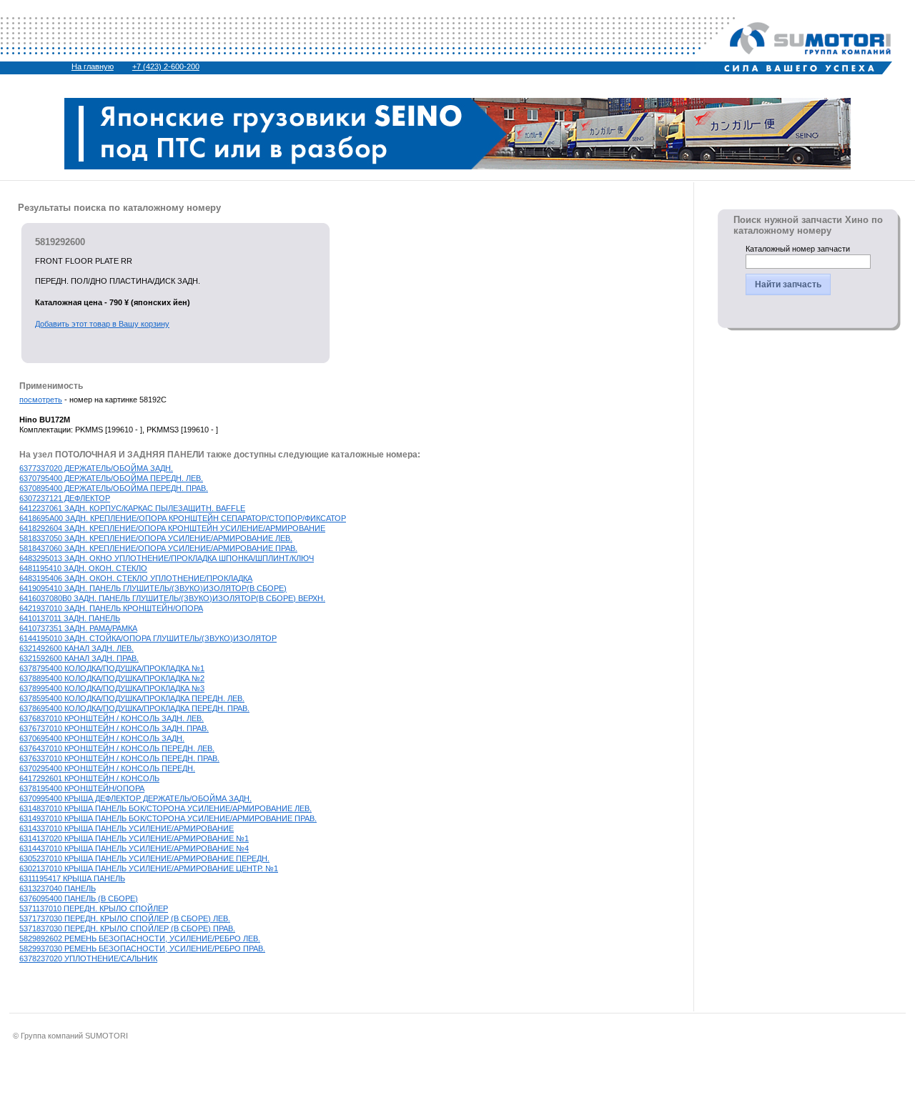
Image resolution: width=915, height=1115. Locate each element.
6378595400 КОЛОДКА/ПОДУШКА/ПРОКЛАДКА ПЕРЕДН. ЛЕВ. (131, 698)
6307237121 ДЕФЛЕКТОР (64, 498)
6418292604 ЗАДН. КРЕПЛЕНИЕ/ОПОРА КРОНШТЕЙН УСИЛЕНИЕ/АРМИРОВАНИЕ (172, 528)
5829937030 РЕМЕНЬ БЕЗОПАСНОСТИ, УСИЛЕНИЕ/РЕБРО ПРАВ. (142, 948)
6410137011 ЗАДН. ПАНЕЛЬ (69, 618)
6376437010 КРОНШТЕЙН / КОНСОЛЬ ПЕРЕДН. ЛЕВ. (116, 748)
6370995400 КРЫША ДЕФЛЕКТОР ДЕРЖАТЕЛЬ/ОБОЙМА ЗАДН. (135, 798)
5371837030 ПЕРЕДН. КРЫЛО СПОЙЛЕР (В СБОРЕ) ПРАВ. (127, 928)
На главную (92, 66)
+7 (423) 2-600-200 (165, 66)
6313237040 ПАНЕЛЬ (57, 888)
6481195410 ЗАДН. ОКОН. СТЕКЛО (83, 568)
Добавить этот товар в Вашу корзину (102, 323)
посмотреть (40, 399)
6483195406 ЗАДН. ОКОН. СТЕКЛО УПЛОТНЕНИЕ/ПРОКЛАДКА (135, 578)
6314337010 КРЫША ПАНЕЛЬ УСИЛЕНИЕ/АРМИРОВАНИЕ (126, 828)
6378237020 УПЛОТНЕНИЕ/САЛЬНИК (88, 958)
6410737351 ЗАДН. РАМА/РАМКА (78, 628)
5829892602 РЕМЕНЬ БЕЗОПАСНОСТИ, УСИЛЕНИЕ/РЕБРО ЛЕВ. (139, 938)
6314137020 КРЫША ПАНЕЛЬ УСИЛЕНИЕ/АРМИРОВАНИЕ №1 (134, 838)
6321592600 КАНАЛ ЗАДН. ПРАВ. (79, 658)
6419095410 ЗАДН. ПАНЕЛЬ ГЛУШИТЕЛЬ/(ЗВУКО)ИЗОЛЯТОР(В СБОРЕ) (153, 588)
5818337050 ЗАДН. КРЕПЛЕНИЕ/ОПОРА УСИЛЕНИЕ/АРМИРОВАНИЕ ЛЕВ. (155, 538)
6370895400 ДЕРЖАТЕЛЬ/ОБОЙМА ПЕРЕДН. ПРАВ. (113, 488)
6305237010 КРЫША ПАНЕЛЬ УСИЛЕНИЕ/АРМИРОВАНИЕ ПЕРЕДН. (144, 858)
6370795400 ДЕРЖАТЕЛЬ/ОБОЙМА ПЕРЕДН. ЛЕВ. (111, 478)
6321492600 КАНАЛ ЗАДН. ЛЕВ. (76, 648)
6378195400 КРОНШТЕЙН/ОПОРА (81, 788)
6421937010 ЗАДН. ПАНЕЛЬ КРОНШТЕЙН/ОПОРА (111, 608)
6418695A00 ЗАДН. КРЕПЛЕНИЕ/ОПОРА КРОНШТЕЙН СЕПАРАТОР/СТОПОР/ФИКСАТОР (182, 518)
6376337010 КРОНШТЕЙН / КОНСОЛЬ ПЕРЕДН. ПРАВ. (119, 758)
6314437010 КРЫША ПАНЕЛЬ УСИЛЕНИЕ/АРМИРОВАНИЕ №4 (134, 848)
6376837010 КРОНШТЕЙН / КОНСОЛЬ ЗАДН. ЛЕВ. (111, 718)
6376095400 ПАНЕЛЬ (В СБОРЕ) (78, 898)
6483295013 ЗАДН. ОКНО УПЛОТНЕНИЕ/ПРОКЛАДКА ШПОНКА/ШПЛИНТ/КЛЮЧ (166, 558)
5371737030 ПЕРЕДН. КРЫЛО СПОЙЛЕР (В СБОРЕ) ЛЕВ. (124, 918)
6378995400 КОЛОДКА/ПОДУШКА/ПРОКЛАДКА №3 (111, 688)
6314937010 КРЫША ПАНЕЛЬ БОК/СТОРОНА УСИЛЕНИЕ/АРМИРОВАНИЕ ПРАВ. (168, 818)
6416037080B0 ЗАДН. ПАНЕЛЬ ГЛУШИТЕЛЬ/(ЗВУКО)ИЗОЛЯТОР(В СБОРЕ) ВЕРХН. (172, 598)
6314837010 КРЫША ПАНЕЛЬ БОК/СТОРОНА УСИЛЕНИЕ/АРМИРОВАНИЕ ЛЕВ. (165, 808)
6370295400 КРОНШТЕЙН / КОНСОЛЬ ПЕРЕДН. (107, 768)
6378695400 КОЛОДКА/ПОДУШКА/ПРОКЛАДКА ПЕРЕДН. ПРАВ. (134, 708)
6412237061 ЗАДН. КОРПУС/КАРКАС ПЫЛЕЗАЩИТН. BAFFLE (132, 508)
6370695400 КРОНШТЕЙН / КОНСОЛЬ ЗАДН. (101, 738)
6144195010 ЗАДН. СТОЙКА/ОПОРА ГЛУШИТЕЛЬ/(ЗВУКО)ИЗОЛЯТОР (148, 638)
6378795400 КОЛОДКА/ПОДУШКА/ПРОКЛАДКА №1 (111, 668)
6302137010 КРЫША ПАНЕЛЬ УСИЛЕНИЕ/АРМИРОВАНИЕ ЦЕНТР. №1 (148, 868)
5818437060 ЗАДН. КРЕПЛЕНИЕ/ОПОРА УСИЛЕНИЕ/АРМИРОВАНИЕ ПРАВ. (158, 548)
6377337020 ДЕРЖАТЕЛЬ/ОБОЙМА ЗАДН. (96, 468)
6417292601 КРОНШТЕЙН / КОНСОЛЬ (89, 778)
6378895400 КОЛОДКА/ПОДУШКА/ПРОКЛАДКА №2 (111, 678)
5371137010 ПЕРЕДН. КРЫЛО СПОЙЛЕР (93, 908)
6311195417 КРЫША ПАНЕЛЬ (72, 878)
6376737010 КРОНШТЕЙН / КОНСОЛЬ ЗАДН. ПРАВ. (114, 728)
